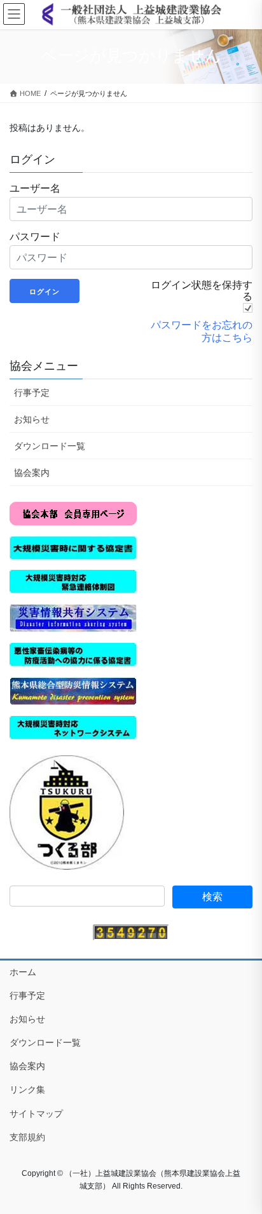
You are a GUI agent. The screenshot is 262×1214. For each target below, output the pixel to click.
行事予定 (32, 393)
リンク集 (27, 1089)
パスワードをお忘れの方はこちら (201, 331)
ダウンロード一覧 (49, 446)
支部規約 (27, 1137)
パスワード (35, 236)
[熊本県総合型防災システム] (73, 690)
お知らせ (32, 419)
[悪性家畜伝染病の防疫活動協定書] (73, 654)
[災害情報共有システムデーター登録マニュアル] (73, 617)
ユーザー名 (35, 188)
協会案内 (32, 473)
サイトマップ (36, 1114)
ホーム (23, 972)
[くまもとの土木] (67, 811)
